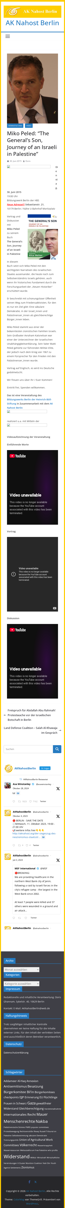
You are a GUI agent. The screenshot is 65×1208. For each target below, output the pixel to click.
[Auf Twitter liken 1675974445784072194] (27, 918)
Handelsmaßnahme (52, 1109)
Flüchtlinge (50, 1097)
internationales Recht (20, 1114)
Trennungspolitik (11, 1140)
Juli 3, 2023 (18, 860)
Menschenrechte (19, 1121)
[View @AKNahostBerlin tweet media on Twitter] (18, 793)
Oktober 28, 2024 (21, 788)
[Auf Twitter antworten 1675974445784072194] (14, 918)
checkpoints (11, 1097)
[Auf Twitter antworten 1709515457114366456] (14, 845)
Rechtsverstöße (26, 1131)
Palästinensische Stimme (14, 1127)
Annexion (32, 1081)
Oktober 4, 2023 (20, 816)
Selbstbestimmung (20, 1135)
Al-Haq (22, 1081)
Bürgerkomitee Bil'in (19, 1092)
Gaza (31, 1102)
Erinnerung (32, 1097)
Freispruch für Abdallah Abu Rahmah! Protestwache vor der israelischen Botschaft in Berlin (31, 715)
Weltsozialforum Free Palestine (33, 1150)
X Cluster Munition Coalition (30, 1163)
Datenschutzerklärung (16, 1052)
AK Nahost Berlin (32, 22)
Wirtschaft (41, 1157)
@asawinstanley (43, 784)
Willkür (33, 1157)
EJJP (22, 1097)
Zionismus (27, 1167)
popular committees (40, 1127)
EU (41, 1097)
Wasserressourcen (12, 1150)
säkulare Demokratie (38, 1135)
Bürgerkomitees (45, 1092)
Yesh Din (46, 1163)
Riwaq (36, 1131)
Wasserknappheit (45, 1145)
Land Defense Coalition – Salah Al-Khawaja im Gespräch (30, 730)
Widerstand (17, 1156)
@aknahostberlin (41, 811)
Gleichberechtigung (31, 1108)
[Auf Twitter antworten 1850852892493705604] (14, 801)
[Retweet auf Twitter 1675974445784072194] (20, 918)
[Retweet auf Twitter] (21, 779)
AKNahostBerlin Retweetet (35, 779)
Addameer (10, 1081)
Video (28, 125)
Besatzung (35, 1086)
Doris (28, 161)
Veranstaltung (15, 125)
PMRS (28, 1127)
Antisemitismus (15, 1086)
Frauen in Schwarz (15, 1103)
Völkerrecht (28, 1145)
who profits (53, 1150)
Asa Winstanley (21, 784)
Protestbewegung (11, 1131)
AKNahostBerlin (22, 811)
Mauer (42, 1114)
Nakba (42, 1121)
